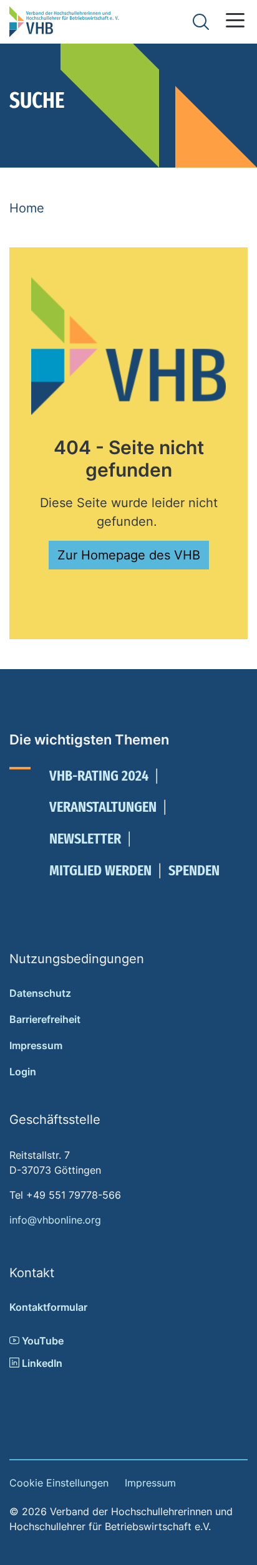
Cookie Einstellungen (59, 1483)
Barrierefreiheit (44, 1019)
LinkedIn (40, 1363)
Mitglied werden (100, 870)
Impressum (35, 1045)
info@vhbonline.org (55, 1220)
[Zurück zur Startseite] (64, 21)
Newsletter (85, 838)
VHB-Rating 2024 (98, 775)
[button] (235, 20)
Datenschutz (40, 993)
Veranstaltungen (103, 807)
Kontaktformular (48, 1307)
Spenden (194, 870)
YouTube (41, 1340)
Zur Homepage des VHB (128, 555)
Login (22, 1071)
